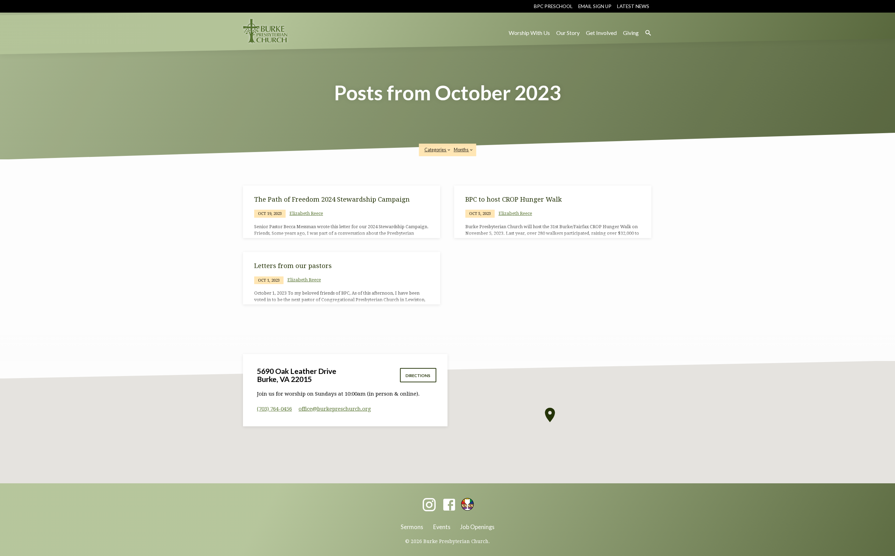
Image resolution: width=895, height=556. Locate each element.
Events (441, 526)
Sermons (412, 526)
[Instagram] (429, 505)
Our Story (568, 32)
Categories (435, 149)
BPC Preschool (553, 6)
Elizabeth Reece (306, 213)
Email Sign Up (594, 6)
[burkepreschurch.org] (467, 504)
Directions (418, 375)
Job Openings (477, 526)
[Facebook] (449, 505)
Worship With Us (529, 32)
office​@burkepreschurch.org (335, 409)
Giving (631, 32)
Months (461, 149)
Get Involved (601, 32)
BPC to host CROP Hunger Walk (513, 199)
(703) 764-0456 (274, 409)
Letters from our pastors (293, 265)
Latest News (633, 6)
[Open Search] (648, 33)
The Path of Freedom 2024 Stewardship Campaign (332, 199)
